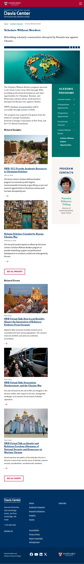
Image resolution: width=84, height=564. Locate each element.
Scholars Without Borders (64, 132)
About (31, 503)
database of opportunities (22, 107)
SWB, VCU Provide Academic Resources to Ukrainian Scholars (25, 170)
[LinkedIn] (41, 555)
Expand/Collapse (73, 99)
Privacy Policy (34, 535)
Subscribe (62, 503)
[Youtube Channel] (36, 555)
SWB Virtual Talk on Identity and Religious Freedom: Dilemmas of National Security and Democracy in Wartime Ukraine (23, 448)
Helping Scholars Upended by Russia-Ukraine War (24, 235)
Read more (26, 196)
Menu (80, 4)
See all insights (14, 271)
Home (6, 24)
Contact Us (8, 531)
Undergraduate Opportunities (63, 106)
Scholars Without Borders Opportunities (67, 141)
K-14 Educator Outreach (63, 123)
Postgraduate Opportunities (63, 115)
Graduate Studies (64, 100)
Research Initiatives (37, 512)
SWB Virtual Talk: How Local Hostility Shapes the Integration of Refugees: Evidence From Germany (24, 322)
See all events (14, 478)
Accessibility (34, 530)
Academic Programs (16, 24)
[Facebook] (31, 555)
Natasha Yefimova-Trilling (66, 201)
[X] (45, 555)
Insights (32, 516)
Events (31, 520)
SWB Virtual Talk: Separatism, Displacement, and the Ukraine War (23, 384)
